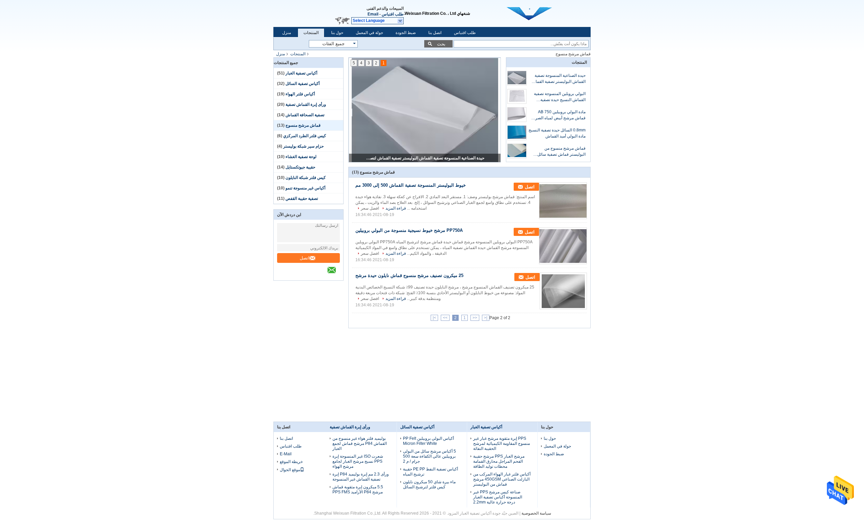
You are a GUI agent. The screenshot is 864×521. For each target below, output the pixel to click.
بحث (441, 44)
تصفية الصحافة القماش (305, 115)
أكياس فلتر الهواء (300, 94)
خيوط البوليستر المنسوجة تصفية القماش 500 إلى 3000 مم (410, 185)
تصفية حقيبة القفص (302, 198)
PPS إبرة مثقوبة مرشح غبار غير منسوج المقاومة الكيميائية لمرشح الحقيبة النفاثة (501, 443)
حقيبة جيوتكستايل (300, 167)
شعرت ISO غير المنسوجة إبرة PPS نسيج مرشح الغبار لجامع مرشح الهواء (357, 461)
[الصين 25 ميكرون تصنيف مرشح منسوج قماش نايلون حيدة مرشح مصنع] (563, 291)
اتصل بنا (434, 32)
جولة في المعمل (369, 32)
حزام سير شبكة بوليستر (303, 146)
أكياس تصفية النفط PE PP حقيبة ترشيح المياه (430, 472)
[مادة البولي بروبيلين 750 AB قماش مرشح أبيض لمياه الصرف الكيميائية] (516, 114)
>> (445, 317)
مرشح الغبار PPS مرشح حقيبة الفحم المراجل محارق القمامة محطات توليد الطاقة (498, 461)
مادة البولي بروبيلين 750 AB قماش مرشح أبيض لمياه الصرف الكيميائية (558, 115)
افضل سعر (370, 208)
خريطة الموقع (291, 461)
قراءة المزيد (395, 208)
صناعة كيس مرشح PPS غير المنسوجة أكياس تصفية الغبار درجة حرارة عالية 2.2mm (497, 497)
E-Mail (286, 454)
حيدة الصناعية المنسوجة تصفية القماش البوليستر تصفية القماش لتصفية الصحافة (425, 158)
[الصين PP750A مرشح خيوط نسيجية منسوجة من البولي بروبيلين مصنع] (563, 245)
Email (373, 14)
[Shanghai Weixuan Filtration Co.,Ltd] (400, 21)
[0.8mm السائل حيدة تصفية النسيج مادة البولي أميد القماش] (516, 132)
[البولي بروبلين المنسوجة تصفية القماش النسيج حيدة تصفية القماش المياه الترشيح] (516, 96)
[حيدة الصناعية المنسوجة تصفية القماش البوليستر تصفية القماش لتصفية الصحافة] (516, 78)
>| (434, 317)
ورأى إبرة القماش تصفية (306, 104)
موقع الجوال (290, 469)
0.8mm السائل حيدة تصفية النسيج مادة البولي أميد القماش (557, 133)
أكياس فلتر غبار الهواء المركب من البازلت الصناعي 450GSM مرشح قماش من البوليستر (502, 479)
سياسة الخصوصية (536, 513)
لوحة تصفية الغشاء (301, 156)
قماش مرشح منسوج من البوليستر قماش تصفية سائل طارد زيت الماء (561, 151)
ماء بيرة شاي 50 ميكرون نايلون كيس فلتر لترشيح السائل (429, 484)
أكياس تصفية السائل (303, 83)
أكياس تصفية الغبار (301, 73)
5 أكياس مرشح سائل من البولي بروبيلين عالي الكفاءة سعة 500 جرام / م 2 (429, 456)
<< (475, 317)
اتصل (304, 257)
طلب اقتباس (393, 14)
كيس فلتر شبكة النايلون (306, 177)
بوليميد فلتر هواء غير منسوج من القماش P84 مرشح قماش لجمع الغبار (359, 443)
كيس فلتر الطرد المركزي (304, 135)
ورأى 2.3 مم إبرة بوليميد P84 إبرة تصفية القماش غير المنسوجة (360, 477)
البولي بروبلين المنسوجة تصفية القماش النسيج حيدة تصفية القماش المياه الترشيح (560, 97)
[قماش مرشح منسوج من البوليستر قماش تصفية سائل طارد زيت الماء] (516, 151)
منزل (286, 32)
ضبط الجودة (406, 32)
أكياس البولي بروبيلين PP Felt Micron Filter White (428, 441)
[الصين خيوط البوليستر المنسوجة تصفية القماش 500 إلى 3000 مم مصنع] (563, 200)
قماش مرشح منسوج (303, 125)
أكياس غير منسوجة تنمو (305, 188)
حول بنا (337, 32)
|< (485, 317)
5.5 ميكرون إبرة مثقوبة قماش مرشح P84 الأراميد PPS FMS (357, 489)
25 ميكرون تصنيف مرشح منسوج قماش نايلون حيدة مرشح (409, 275)
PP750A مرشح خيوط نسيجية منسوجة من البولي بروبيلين (409, 230)
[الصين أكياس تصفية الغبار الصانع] (541, 13)
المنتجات (311, 32)
